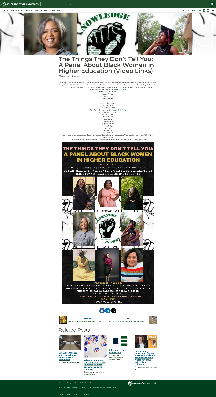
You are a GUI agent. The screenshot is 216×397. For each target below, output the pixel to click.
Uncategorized (73, 362)
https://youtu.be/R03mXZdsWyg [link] (115, 89)
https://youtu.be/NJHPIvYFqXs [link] (115, 110)
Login (114, 387)
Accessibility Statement (99, 387)
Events (147, 367)
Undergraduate (15, 10)
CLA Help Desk (89, 383)
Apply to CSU (62, 387)
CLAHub (82, 383)
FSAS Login (69, 383)
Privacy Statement (87, 387)
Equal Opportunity (76, 387)
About (4, 10)
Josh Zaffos (75, 77)
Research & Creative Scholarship (117, 357)
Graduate (27, 10)
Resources (55, 10)
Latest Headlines (99, 372)
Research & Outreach (41, 10)
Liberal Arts (62, 383)
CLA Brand (75, 383)
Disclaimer (109, 387)
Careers (68, 387)
